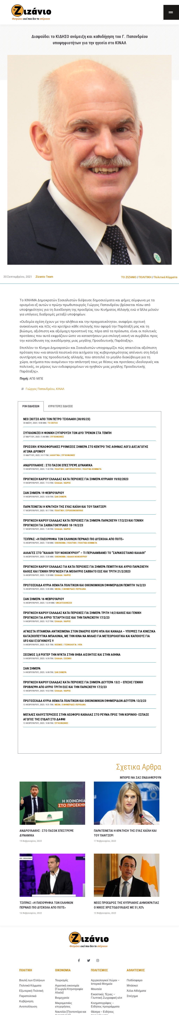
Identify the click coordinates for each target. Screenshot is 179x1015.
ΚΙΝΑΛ (60, 389)
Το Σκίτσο (53, 423)
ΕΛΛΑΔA (58, 483)
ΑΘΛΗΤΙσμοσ (136, 970)
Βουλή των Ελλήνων (32, 980)
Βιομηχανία (62, 997)
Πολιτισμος (99, 970)
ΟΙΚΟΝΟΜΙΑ (60, 543)
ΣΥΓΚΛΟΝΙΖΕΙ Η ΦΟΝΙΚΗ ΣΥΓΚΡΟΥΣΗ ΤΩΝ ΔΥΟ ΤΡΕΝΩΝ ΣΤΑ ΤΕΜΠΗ (67, 433)
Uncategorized (64, 603)
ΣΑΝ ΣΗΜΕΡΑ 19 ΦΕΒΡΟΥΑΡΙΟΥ (43, 493)
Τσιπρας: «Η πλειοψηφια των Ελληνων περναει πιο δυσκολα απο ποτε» (73, 539)
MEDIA (58, 589)
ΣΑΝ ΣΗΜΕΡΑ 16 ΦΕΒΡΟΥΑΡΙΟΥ (43, 599)
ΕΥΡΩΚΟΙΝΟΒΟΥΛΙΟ (74, 510)
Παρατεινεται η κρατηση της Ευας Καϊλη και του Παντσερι (64, 506)
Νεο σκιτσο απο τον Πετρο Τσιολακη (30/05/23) (56, 419)
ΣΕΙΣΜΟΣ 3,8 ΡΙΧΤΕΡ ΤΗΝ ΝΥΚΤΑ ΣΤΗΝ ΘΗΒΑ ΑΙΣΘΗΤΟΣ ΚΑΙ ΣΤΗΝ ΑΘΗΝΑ (71, 654)
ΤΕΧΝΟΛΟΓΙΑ (70, 644)
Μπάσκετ (132, 985)
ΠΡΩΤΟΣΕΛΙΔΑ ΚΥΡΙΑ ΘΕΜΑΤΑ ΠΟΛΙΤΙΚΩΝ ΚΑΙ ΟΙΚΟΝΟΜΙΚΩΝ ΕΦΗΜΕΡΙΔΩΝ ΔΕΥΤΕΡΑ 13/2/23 (84, 701)
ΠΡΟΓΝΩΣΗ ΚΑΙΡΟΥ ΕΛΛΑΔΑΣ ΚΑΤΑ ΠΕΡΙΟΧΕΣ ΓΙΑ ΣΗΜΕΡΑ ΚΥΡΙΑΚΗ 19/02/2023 (75, 479)
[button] (171, 12)
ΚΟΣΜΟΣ (58, 644)
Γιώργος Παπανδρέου (40, 389)
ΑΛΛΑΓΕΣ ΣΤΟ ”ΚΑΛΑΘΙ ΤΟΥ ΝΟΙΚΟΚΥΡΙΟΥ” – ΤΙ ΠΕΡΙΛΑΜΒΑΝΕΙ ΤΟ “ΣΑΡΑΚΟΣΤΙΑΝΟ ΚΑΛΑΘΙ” (84, 553)
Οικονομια (63, 970)
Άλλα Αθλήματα (136, 990)
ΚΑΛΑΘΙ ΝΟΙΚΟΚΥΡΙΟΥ (77, 556)
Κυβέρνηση (26, 1001)
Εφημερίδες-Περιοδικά (74, 589)
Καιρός (67, 483)
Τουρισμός (61, 980)
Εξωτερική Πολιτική (31, 990)
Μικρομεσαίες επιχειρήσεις (63, 1004)
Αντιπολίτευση (73, 469)
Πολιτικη (25, 970)
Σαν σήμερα (60, 497)
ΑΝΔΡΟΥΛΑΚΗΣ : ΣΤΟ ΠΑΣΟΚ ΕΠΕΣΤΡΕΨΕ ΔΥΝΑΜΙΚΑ (57, 465)
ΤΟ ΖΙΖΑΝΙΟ (128, 277)
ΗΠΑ (80, 644)
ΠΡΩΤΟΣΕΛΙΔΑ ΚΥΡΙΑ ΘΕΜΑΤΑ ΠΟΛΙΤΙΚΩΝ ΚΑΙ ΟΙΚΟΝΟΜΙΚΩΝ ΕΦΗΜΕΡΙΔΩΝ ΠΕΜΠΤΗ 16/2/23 (84, 585)
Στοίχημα (132, 996)
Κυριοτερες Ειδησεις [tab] (60, 406)
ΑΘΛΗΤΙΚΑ (55, 455)
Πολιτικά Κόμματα (165, 277)
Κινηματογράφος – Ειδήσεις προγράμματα (105, 1004)
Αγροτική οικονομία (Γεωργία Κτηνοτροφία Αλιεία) (69, 989)
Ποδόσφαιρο (134, 980)
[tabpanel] (89, 582)
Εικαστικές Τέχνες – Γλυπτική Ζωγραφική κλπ (106, 996)
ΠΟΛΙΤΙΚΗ (145, 277)
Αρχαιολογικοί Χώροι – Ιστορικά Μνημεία (105, 982)
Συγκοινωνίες (57, 437)
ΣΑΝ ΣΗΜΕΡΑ (32, 668)
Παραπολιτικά (27, 996)
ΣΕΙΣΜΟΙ (67, 658)
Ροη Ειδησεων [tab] (30, 406)
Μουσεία (96, 989)
